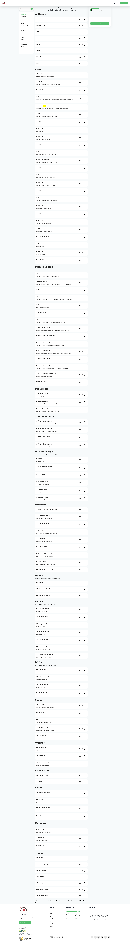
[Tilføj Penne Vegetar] (84, 547)
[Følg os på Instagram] (95, 937)
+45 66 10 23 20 (26, 922)
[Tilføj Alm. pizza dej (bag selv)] (84, 864)
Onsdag (73, 914)
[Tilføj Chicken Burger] (84, 498)
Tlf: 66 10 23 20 (22, 918)
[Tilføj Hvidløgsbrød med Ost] (84, 570)
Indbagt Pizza (24, 23)
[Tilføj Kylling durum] (84, 686)
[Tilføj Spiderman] (84, 846)
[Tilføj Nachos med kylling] (84, 589)
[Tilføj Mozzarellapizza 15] (84, 352)
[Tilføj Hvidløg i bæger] (84, 871)
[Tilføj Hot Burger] (84, 475)
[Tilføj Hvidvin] (84, 45)
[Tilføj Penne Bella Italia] (84, 524)
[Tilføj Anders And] (84, 839)
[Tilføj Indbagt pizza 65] (84, 410)
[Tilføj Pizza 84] (84, 245)
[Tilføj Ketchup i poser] (84, 883)
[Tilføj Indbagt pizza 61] (84, 395)
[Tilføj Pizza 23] (84, 115)
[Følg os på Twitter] (98, 937)
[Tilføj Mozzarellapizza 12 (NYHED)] (84, 336)
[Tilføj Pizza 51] (84, 230)
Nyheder (51, 920)
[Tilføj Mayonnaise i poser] (84, 890)
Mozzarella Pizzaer (25, 21)
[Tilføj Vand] (84, 63)
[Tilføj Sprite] (84, 32)
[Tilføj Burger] (84, 460)
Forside (39, 3)
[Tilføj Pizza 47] (84, 214)
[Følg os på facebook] (92, 937)
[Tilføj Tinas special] (84, 563)
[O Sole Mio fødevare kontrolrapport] (22, 931)
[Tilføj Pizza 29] (84, 138)
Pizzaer (22, 18)
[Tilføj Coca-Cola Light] (84, 26)
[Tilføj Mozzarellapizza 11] (84, 329)
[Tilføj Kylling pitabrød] (84, 640)
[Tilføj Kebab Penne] (84, 540)
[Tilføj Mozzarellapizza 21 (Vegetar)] (84, 375)
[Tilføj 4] (84, 290)
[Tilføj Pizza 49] (84, 222)
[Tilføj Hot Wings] (84, 801)
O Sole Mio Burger (25, 28)
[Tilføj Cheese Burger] (84, 491)
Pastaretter (23, 30)
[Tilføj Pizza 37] (84, 168)
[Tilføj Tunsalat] (84, 713)
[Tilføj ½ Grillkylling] (84, 749)
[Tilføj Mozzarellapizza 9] (84, 321)
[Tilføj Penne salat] (84, 736)
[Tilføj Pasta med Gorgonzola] (84, 555)
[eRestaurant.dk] (26, 939)
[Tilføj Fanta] (84, 38)
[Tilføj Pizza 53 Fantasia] (84, 237)
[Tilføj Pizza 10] (84, 90)
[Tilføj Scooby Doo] (84, 831)
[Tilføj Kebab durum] (84, 670)
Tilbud (51, 916)
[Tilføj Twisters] (84, 782)
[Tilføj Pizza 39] (84, 176)
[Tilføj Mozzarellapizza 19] (84, 367)
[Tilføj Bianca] (84, 107)
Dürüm (22, 37)
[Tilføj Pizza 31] (84, 145)
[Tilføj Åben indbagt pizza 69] (84, 430)
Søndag (73, 919)
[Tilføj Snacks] (84, 816)
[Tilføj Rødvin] (84, 51)
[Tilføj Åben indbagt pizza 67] (84, 422)
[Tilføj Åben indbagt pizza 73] (84, 445)
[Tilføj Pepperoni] (84, 260)
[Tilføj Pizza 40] (84, 184)
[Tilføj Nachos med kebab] (84, 596)
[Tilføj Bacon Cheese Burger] (84, 468)
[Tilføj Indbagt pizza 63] (84, 402)
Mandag (72, 911)
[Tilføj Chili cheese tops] (84, 793)
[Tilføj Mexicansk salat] (84, 729)
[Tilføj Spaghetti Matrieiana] (84, 517)
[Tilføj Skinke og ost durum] (84, 678)
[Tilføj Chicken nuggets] (84, 764)
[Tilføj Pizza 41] (84, 191)
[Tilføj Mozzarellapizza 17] (84, 359)
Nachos (22, 32)
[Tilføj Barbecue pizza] (84, 382)
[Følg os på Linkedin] (102, 937)
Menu (45, 3)
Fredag (73, 917)
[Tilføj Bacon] (84, 99)
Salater (22, 39)
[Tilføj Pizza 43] (84, 199)
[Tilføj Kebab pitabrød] (84, 617)
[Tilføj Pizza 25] (84, 122)
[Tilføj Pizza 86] (84, 253)
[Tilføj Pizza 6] (84, 75)
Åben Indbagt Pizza (25, 25)
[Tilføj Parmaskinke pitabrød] (84, 656)
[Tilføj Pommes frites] (84, 775)
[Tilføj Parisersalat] (84, 721)
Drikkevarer (23, 16)
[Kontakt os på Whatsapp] (105, 937)
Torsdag (73, 915)
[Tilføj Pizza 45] (84, 207)
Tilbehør (23, 51)
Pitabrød (23, 35)
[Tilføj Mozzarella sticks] (84, 809)
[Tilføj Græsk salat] (84, 706)
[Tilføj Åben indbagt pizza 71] (84, 437)
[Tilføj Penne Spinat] (84, 532)
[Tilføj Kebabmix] (84, 756)
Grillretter (23, 41)
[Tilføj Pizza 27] (84, 130)
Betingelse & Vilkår (53, 924)
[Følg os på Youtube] (109, 937)
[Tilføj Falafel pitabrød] (84, 633)
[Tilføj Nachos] (84, 583)
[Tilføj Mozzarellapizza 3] (84, 283)
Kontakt (78, 3)
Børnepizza (23, 48)
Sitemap (51, 926)
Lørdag (73, 918)
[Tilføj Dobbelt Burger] (84, 483)
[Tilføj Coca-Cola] (84, 19)
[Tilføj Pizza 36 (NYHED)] (84, 161)
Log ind (115, 3)
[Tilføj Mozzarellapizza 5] (84, 298)
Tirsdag (73, 913)
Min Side (70, 3)
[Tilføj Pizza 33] (84, 153)
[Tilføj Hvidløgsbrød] (84, 858)
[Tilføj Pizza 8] (84, 83)
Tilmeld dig (123, 3)
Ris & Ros (63, 3)
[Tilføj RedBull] (84, 57)
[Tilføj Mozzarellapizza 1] (84, 275)
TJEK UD (100, 23)
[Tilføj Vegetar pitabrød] (84, 648)
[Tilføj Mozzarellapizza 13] (84, 344)
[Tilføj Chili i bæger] (84, 877)
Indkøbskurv (54, 3)
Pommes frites (24, 44)
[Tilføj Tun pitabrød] (84, 625)
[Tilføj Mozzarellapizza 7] (84, 313)
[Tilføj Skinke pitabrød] (84, 610)
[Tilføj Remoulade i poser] (84, 896)
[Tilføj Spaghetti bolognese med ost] (84, 510)
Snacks (22, 46)
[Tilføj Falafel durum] (84, 693)
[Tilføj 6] (84, 306)
